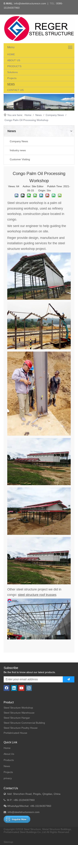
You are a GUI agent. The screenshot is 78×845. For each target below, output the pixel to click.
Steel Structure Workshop (18, 707)
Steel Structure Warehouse (19, 712)
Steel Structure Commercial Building (24, 722)
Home (7, 748)
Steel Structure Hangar (17, 717)
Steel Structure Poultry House (21, 727)
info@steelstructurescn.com (30, 3)
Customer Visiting (20, 159)
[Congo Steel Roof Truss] (39, 638)
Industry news (18, 150)
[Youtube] (21, 688)
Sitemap (8, 841)
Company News (19, 141)
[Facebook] (6, 688)
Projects (8, 772)
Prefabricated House (15, 732)
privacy (8, 778)
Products (9, 760)
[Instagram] (29, 688)
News (7, 766)
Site (49, 190)
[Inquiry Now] (17, 819)
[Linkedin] (14, 688)
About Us (9, 753)
